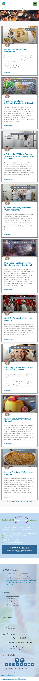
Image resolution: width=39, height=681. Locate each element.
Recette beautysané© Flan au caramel (17, 420)
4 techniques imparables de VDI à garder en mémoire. (18, 368)
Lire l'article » (9, 72)
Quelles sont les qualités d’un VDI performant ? (18, 208)
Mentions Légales (7, 679)
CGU (8, 621)
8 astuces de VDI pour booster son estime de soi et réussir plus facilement (19, 156)
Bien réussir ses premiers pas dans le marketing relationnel (18, 264)
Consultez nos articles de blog (17, 576)
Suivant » (29, 501)
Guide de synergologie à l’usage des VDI (18, 319)
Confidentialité (20, 679)
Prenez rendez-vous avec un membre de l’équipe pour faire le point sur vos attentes (21, 582)
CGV (13, 621)
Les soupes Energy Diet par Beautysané (16, 50)
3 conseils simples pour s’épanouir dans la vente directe (19, 102)
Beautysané (12, 675)
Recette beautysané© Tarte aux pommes (18, 473)
